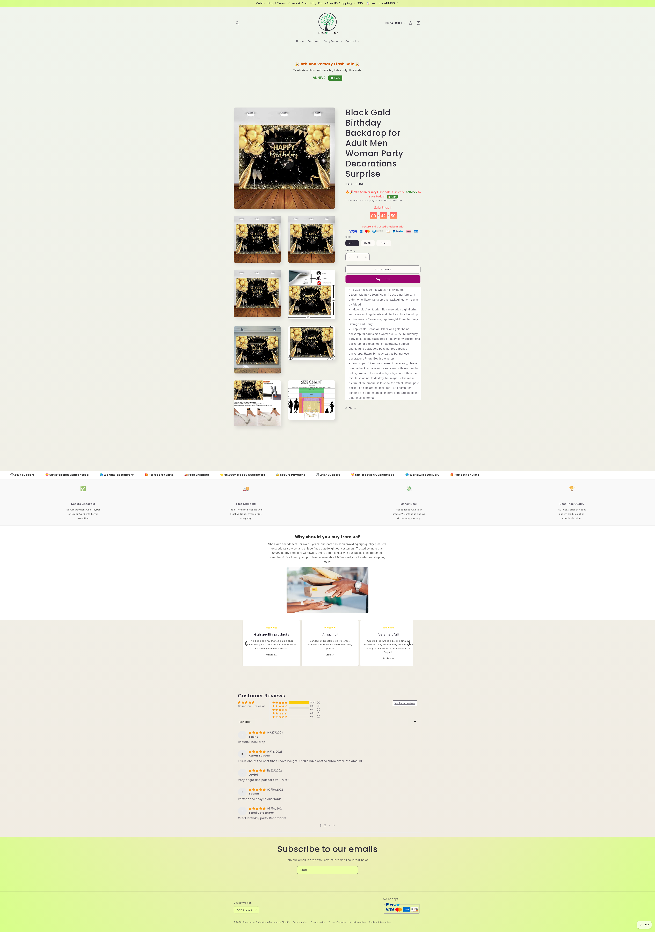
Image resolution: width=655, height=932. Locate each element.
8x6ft (368, 243)
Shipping (369, 200)
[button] (237, 23)
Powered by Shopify (279, 922)
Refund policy (300, 922)
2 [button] (325, 825)
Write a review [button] (405, 703)
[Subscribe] (354, 870)
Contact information (380, 922)
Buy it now (383, 279)
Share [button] (352, 408)
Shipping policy (358, 922)
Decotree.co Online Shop (256, 922)
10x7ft (384, 243)
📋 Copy (335, 78)
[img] (257, 733)
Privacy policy (318, 922)
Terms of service (337, 922)
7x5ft (352, 243)
